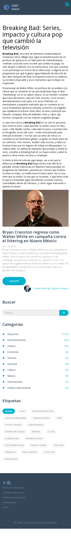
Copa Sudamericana (15, 418)
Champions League (14, 431)
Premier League (41, 418)
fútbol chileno (13, 424)
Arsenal (36, 431)
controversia (35, 424)
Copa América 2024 (14, 445)
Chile (22, 411)
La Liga (51, 431)
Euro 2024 (58, 445)
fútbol (8, 411)
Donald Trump (38, 445)
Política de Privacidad (13, 497)
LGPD (5, 507)
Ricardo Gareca (34, 438)
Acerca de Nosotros (13, 487)
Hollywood (11, 459)
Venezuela (10, 452)
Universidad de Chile (43, 411)
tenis (59, 418)
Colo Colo (49, 452)
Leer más (14, 281)
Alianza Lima (12, 438)
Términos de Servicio (13, 492)
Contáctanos (9, 502)
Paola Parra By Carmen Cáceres (51, 288)
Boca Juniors (30, 452)
